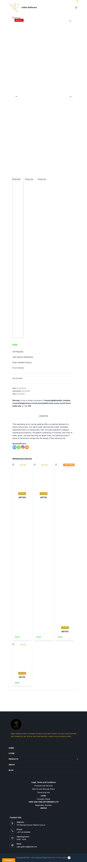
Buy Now (27, 637)
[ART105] (22, 477)
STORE (12, 753)
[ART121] (22, 656)
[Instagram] (23, 447)
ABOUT (12, 765)
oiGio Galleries (29, 7)
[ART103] (65, 543)
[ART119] (43, 477)
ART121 (22, 677)
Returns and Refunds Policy (43, 789)
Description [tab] (43, 416)
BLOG (11, 770)
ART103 (65, 632)
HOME (11, 748)
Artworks (26, 391)
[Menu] (76, 7)
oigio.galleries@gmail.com (27, 847)
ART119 (43, 497)
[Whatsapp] (18, 447)
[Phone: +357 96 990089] (12, 830)
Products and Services (43, 786)
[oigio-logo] (14, 7)
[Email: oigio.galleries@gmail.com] (12, 845)
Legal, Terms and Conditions (43, 782)
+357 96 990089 (23, 832)
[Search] (77, 1)
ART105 (22, 497)
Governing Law (43, 792)
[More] (27, 447)
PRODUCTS (43, 759)
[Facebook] (14, 447)
